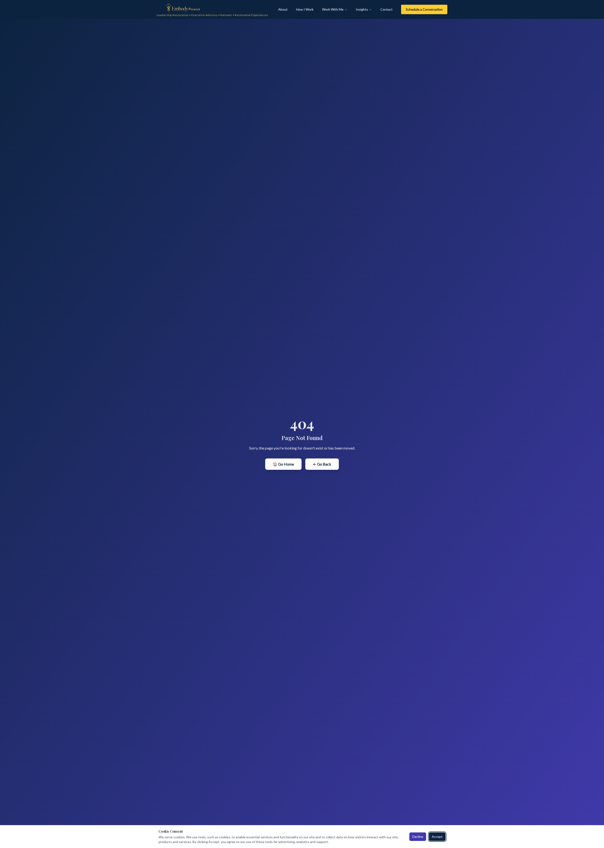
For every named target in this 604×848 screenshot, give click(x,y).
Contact (386, 9)
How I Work (305, 9)
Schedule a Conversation (424, 9)
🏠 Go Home (283, 464)
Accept (437, 837)
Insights (362, 9)
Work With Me (333, 9)
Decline (417, 837)
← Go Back (322, 464)
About (283, 9)
